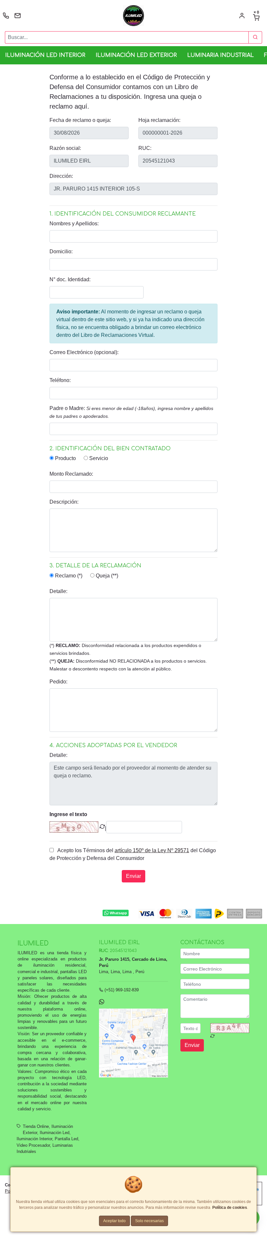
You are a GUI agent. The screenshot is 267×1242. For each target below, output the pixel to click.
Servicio (98, 458)
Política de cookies (229, 1207)
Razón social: (65, 148)
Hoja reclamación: (159, 120)
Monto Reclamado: (71, 474)
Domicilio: (61, 251)
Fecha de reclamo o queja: (80, 120)
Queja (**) (106, 575)
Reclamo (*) (68, 575)
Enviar (133, 876)
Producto (65, 458)
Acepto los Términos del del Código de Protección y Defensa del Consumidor (132, 854)
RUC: (144, 148)
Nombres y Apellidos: (74, 223)
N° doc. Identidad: (70, 279)
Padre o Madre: (131, 412)
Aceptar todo (114, 1221)
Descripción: (63, 502)
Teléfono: (60, 380)
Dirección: (61, 176)
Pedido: (58, 681)
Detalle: (58, 591)
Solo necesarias (149, 1221)
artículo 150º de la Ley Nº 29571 (152, 850)
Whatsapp (118, 913)
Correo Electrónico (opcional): (84, 352)
